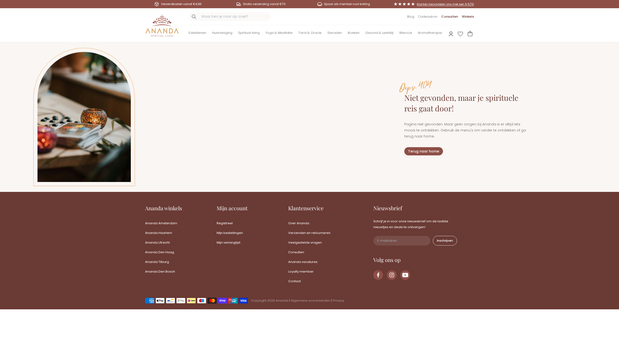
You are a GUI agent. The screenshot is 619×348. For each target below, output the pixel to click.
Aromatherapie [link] (430, 32)
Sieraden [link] (334, 32)
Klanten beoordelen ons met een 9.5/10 (445, 4)
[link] (378, 275)
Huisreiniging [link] (222, 32)
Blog (410, 16)
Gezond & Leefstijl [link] (379, 32)
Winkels (468, 16)
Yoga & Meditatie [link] (279, 32)
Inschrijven (445, 241)
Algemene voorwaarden (310, 300)
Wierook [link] (405, 32)
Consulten (449, 16)
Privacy (338, 300)
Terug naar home (423, 151)
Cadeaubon (427, 16)
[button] (197, 33)
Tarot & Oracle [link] (310, 32)
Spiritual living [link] (249, 32)
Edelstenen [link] (197, 32)
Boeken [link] (354, 32)
